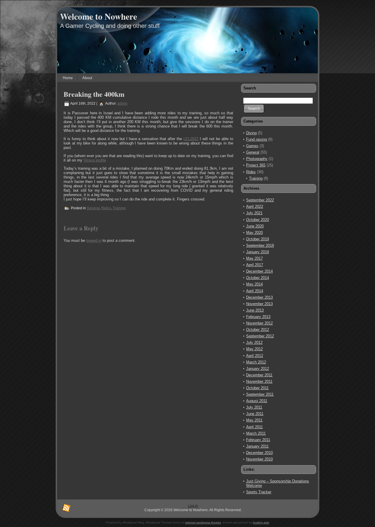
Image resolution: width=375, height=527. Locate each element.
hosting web (261, 522)
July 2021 (254, 213)
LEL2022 (190, 139)
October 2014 (257, 278)
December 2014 (259, 271)
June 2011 (254, 414)
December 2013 (259, 297)
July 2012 (254, 342)
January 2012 (257, 368)
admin (122, 103)
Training (119, 208)
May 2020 (254, 232)
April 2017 (254, 265)
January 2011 (257, 446)
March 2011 (256, 433)
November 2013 (259, 304)
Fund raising (256, 139)
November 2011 (259, 381)
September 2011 (260, 394)
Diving (251, 133)
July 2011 (254, 407)
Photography (256, 159)
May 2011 (254, 420)
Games (252, 146)
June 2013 (255, 310)
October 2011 (257, 388)
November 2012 (259, 323)
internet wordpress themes (203, 522)
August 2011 (256, 401)
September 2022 (260, 200)
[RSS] (66, 508)
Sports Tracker (258, 492)
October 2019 (257, 239)
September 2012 (260, 336)
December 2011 (259, 375)
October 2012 (257, 329)
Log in (193, 506)
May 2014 (254, 284)
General (93, 208)
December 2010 (259, 452)
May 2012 (254, 349)
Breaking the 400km (94, 94)
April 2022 (254, 206)
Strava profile (94, 160)
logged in (93, 240)
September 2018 (260, 245)
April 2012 (254, 355)
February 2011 (258, 440)
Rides (106, 208)
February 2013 (258, 316)
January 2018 (257, 252)
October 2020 (257, 219)
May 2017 (254, 258)
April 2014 (254, 291)
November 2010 (259, 459)
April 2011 (254, 427)
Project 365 (255, 165)
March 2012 (256, 362)
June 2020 (255, 226)
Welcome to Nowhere (98, 16)
